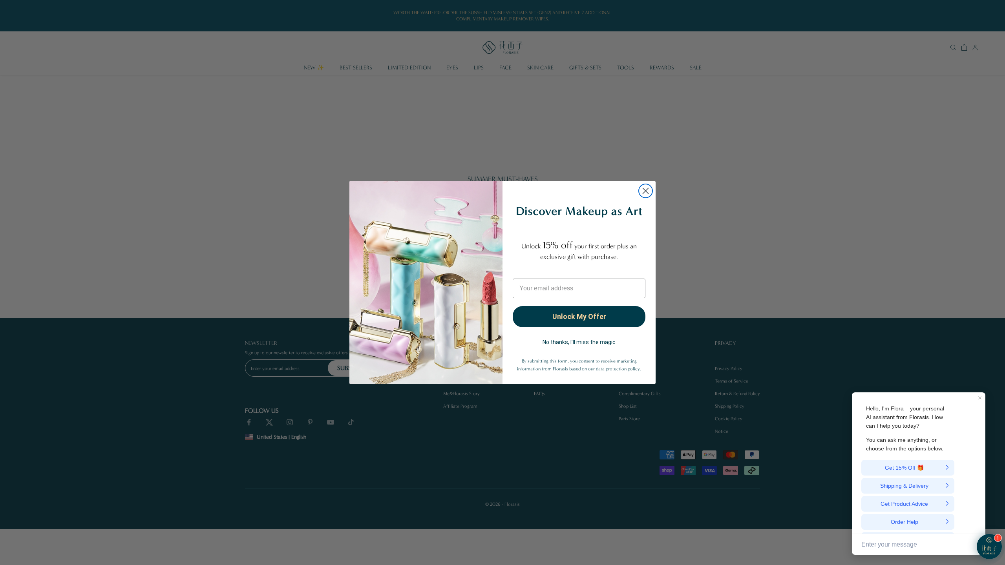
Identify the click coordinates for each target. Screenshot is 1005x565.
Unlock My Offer (579, 316)
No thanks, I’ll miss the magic (579, 342)
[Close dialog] (645, 191)
